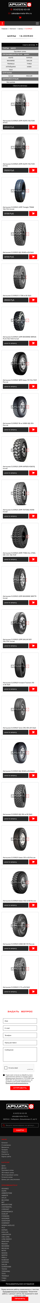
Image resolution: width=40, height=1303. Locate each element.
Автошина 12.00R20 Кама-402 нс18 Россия (19, 901)
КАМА (29, 67)
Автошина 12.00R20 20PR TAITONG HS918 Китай (18, 510)
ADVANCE (5, 1188)
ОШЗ (11, 70)
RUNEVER (5, 1260)
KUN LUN (5, 1232)
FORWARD (5, 1216)
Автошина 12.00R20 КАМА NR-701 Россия (18, 944)
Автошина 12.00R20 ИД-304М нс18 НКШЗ (19, 771)
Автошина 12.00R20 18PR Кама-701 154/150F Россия (20, 381)
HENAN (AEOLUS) (8, 1225)
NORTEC (5, 1255)
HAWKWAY (6, 1223)
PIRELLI (4, 1257)
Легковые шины (8, 1172)
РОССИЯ (29, 76)
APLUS (4, 1198)
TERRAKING (6, 1271)
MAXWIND (11, 61)
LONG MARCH (7, 1239)
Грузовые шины (20, 51)
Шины (20, 29)
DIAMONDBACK (7, 1211)
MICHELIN (5, 1248)
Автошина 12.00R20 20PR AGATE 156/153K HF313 (19, 121)
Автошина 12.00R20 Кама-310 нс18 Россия (19, 857)
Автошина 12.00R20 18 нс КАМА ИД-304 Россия (18, 424)
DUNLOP (5, 1214)
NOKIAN (4, 1253)
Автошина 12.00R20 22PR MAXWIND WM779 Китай (19, 597)
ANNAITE (5, 1195)
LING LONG (5, 1237)
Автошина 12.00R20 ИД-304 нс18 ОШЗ (17, 814)
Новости (5, 1152)
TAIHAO (4, 1269)
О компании (6, 1145)
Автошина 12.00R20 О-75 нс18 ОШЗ (16, 987)
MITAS (4, 1250)
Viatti (4, 1280)
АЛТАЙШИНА (11, 67)
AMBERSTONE (7, 1193)
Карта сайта (6, 1156)
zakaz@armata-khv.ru (21, 13)
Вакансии (5, 1147)
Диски (4, 1168)
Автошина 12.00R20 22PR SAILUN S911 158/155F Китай (17, 640)
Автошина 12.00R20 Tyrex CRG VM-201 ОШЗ (19, 728)
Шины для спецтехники (11, 1179)
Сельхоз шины (7, 1177)
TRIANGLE (10, 64)
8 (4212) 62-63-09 (21, 9)
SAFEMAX (5, 1262)
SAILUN (29, 61)
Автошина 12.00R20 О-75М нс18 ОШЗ (17, 295)
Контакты (5, 1154)
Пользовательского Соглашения (15, 1291)
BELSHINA (5, 1200)
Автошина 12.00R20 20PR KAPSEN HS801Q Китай (19, 467)
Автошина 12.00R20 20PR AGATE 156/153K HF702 (19, 165)
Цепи (3, 1166)
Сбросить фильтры (20, 86)
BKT (3, 1202)
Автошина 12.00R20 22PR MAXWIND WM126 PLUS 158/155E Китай (19, 338)
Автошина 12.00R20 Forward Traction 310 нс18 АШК (18, 683)
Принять (20, 1298)
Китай (11, 76)
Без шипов (11, 82)
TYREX (29, 64)
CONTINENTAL (7, 1207)
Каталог (13, 29)
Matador (5, 1244)
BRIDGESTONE (7, 1204)
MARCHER (5, 1241)
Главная (5, 29)
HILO (3, 1227)
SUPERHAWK (6, 1267)
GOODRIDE (5, 1218)
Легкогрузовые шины (10, 1175)
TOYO (4, 1273)
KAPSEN (29, 58)
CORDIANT (5, 1209)
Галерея (5, 1150)
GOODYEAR (6, 1221)
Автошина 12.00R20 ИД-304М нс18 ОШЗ (18, 252)
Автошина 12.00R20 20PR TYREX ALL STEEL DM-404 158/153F (19, 554)
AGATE (10, 58)
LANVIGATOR (6, 1234)
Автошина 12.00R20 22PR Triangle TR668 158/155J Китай (18, 208)
